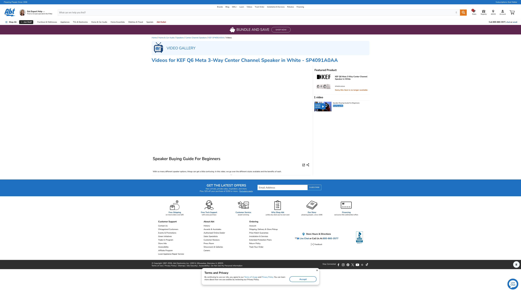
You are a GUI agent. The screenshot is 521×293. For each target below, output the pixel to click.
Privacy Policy (170, 266)
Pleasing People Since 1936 (15, 2)
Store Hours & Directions (318, 234)
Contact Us (163, 225)
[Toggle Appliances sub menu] (71, 22)
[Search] (463, 12)
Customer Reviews (212, 240)
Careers (207, 250)
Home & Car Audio (166, 37)
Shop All (12, 22)
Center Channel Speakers (196, 37)
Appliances (65, 22)
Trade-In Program (165, 240)
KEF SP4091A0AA (216, 37)
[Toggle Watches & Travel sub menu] (144, 22)
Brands (220, 7)
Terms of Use (157, 266)
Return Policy (254, 243)
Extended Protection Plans (260, 240)
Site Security (192, 266)
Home (118, 22)
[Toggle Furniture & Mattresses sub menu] (58, 22)
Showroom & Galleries (213, 247)
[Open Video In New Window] (304, 165)
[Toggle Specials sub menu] (154, 22)
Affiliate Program (165, 250)
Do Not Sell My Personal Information (226, 266)
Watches (135, 22)
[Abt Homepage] (10, 12)
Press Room (209, 243)
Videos (249, 7)
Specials (149, 22)
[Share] (307, 165)
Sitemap (181, 266)
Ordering (253, 221)
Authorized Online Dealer (214, 233)
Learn (241, 7)
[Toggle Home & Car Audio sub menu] (108, 22)
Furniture (47, 22)
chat (508, 22)
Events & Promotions (167, 233)
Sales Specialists (211, 236)
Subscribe (314, 187)
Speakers (180, 37)
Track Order (259, 7)
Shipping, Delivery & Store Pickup (263, 229)
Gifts (234, 7)
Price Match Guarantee (258, 233)
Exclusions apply (246, 191)
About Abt (209, 221)
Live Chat (304, 238)
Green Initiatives (165, 236)
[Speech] (456, 12)
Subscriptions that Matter (506, 2)
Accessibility (163, 247)
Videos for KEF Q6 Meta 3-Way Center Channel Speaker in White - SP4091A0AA (245, 60)
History (207, 225)
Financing (300, 7)
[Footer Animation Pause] (516, 264)
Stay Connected (329, 264)
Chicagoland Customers (168, 229)
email (515, 22)
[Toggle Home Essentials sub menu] (126, 22)
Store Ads (162, 243)
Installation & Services (276, 7)
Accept (303, 279)
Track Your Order (256, 247)
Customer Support (167, 221)
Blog (227, 7)
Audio (99, 22)
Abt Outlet (161, 22)
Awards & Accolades (212, 229)
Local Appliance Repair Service (171, 254)
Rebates (290, 7)
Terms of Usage (251, 277)
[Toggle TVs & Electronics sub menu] (89, 22)
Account (252, 225)
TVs (80, 22)
